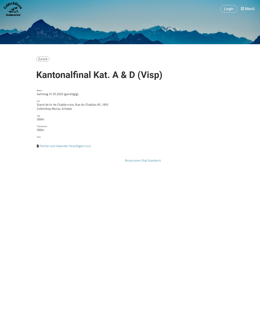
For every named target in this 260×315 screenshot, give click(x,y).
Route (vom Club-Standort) (143, 160)
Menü (249, 9)
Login (228, 9)
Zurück (42, 59)
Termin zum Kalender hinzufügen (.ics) (65, 146)
